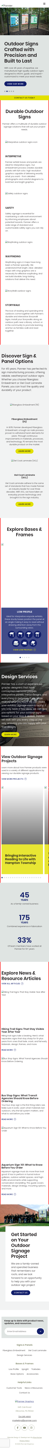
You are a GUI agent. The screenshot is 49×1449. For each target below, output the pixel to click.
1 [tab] (20, 657)
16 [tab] (34, 877)
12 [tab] (25, 877)
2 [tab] (22, 657)
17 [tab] (36, 877)
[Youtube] (24, 1428)
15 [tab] (32, 877)
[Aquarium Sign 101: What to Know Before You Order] (24, 1161)
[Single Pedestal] (29, 634)
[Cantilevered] (20, 634)
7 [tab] (14, 877)
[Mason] (16, 643)
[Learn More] (24, 428)
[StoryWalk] (24, 311)
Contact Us (20, 1292)
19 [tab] (40, 877)
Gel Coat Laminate (37, 1350)
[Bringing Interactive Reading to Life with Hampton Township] (22, 830)
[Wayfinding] (24, 261)
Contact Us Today (24, 97)
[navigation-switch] (44, 4)
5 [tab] (28, 657)
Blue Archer (37, 1437)
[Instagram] (31, 1428)
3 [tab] (24, 657)
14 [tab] (29, 877)
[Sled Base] (33, 643)
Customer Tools (14, 1388)
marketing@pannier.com (24, 1420)
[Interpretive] (24, 162)
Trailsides (35, 1369)
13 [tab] (27, 877)
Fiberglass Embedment (14, 1350)
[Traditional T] (12, 634)
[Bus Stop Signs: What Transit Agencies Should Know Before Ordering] (24, 1089)
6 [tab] (12, 877)
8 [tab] (17, 877)
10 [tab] (21, 877)
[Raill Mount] (24, 643)
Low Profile (14, 1369)
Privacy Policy (25, 1441)
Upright (25, 1369)
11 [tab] (23, 877)
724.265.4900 (24, 1416)
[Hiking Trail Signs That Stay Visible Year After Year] (24, 1021)
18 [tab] (38, 877)
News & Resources (34, 1388)
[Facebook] (18, 1428)
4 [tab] (26, 657)
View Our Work (15, 84)
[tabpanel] (24, 598)
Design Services (24, 1355)
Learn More (24, 451)
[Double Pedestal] (37, 634)
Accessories (33, 1374)
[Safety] (24, 212)
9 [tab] (19, 877)
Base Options (17, 1374)
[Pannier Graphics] (7, 5)
